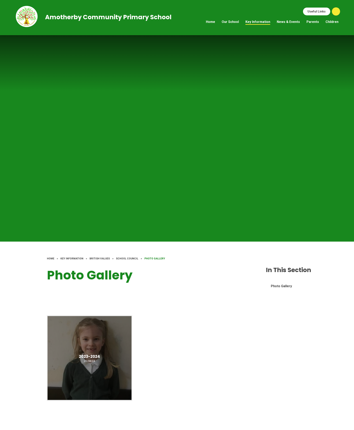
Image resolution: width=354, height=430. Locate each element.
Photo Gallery (154, 258)
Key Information (71, 258)
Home (50, 258)
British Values (100, 258)
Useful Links (316, 11)
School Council (127, 258)
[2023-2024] (90, 358)
